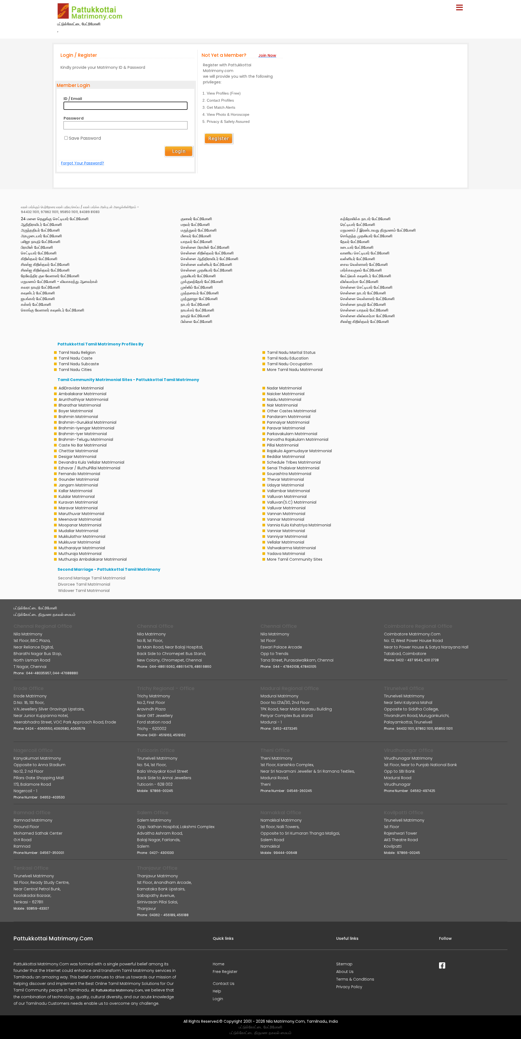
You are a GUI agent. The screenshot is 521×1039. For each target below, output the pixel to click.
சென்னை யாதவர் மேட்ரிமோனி (364, 310)
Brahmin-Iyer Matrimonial (83, 433)
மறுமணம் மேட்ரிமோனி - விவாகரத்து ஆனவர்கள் (59, 281)
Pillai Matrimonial (282, 445)
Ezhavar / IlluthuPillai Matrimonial (89, 468)
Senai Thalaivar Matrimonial (293, 468)
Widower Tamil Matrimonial (84, 590)
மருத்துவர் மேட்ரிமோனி (199, 230)
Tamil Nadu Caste (76, 358)
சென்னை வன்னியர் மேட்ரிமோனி (206, 264)
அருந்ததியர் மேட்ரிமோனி (40, 230)
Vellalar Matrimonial (285, 542)
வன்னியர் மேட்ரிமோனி (357, 258)
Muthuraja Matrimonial (80, 553)
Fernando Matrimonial (79, 473)
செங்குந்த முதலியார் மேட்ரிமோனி (366, 236)
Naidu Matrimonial (284, 399)
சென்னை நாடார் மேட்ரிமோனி (363, 293)
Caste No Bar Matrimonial (83, 445)
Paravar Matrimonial (286, 428)
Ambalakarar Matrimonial (82, 394)
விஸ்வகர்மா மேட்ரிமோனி (359, 281)
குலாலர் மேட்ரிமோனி (196, 218)
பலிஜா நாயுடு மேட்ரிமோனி (40, 241)
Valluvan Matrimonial (287, 496)
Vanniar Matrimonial (286, 530)
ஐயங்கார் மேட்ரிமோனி (38, 298)
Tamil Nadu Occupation (289, 364)
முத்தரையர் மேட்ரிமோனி (200, 293)
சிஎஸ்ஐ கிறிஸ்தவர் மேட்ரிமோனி (45, 264)
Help (217, 991)
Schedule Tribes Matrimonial (294, 462)
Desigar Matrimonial (77, 456)
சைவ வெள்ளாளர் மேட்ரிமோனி (364, 264)
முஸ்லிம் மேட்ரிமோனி (197, 287)
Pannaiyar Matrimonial (288, 422)
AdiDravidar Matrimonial (81, 388)
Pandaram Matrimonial (288, 416)
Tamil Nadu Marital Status (291, 352)
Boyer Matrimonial (76, 411)
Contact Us (223, 983)
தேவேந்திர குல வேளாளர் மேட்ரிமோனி (50, 276)
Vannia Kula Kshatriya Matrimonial (299, 525)
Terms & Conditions (355, 979)
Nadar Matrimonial (284, 388)
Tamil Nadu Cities (75, 369)
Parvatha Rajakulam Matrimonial (297, 439)
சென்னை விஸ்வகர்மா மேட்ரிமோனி (367, 316)
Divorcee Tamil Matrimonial (84, 584)
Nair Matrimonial (282, 405)
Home (218, 964)
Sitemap (344, 964)
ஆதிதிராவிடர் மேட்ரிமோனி (41, 224)
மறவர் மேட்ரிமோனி (195, 224)
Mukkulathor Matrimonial (82, 536)
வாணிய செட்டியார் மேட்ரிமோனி (364, 253)
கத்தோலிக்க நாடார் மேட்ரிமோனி (365, 218)
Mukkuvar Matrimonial (79, 542)
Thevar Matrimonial (285, 479)
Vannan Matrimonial (286, 513)
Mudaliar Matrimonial (78, 530)
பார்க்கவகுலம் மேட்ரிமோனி (361, 270)
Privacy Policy (349, 987)
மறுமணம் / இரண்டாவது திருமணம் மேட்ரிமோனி (378, 230)
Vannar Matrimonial (285, 519)
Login (218, 998)
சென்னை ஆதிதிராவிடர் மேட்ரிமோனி (209, 258)
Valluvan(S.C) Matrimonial (291, 502)
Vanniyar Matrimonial (287, 536)
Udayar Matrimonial (285, 485)
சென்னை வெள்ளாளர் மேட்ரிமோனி (367, 298)
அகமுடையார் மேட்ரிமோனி (41, 236)
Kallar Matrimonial (75, 491)
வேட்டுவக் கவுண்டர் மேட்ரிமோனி (365, 276)
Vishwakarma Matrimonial (291, 548)
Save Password (85, 138)
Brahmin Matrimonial (78, 416)
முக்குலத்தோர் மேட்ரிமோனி (202, 281)
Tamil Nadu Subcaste (79, 364)
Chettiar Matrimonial (78, 451)
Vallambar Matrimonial (288, 491)
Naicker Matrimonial (285, 394)
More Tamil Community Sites (294, 559)
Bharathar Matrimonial (80, 405)
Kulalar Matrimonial (77, 496)
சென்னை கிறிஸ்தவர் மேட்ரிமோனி (207, 253)
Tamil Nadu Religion (77, 352)
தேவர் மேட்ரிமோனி (354, 241)
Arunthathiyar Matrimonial (83, 399)
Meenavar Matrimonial (80, 519)
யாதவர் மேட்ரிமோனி (196, 241)
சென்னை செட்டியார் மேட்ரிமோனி (366, 287)
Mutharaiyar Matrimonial (82, 548)
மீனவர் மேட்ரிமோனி (196, 236)
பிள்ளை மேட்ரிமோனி (196, 321)
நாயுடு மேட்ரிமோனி (195, 316)
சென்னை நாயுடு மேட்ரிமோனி (363, 304)
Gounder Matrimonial (79, 479)
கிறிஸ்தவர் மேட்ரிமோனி (39, 258)
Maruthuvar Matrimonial (81, 513)
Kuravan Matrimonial (78, 502)
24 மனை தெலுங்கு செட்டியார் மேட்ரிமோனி (54, 218)
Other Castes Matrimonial (291, 411)
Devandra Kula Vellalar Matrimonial (91, 462)
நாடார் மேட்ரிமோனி (195, 304)
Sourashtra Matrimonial (289, 473)
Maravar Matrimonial (78, 508)
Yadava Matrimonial (286, 553)
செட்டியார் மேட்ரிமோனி (38, 253)
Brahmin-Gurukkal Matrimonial (87, 422)
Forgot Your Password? (82, 163)
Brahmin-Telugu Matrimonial (86, 439)
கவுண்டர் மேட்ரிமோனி (38, 293)
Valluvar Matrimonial (286, 508)
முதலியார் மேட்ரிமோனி (198, 276)
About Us (345, 971)
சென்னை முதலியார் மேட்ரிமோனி (206, 270)
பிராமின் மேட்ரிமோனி (37, 247)
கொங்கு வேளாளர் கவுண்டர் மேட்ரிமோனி (52, 310)
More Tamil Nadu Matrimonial (295, 369)
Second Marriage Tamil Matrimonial (91, 578)
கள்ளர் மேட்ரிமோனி (36, 304)
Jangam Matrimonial (78, 485)
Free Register (225, 971)
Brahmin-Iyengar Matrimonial (86, 428)
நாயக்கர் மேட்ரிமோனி (197, 310)
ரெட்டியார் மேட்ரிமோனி (357, 224)
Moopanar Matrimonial (80, 525)
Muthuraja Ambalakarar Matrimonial (93, 559)
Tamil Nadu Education (288, 358)
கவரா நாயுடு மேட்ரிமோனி (40, 287)
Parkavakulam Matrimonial (292, 433)
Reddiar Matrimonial (286, 456)
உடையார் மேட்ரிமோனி (356, 247)
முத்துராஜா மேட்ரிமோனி (199, 298)
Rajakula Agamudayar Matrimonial (299, 451)
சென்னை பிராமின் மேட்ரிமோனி (205, 247)
